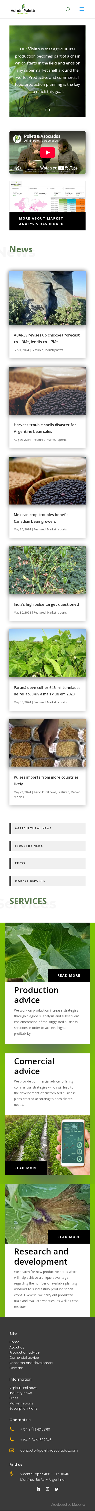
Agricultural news (45, 792)
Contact (16, 1368)
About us (16, 1347)
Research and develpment (31, 1363)
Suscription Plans (23, 1408)
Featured (38, 350)
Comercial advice (24, 1357)
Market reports (56, 440)
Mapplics (79, 1504)
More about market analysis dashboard (41, 221)
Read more (68, 975)
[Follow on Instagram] (47, 1489)
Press (13, 1398)
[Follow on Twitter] (56, 1489)
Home (14, 1342)
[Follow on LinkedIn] (38, 1489)
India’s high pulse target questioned (46, 604)
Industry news (54, 350)
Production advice (24, 1352)
